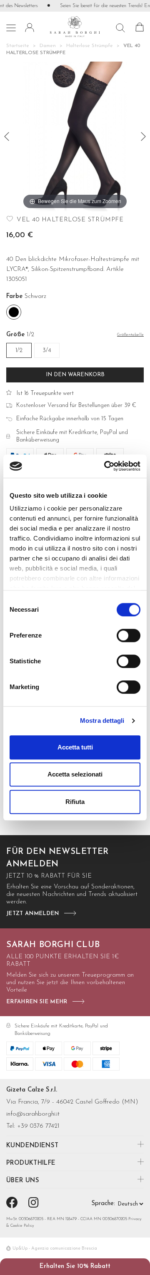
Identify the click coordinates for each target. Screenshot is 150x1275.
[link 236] (13, 1204)
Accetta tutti (75, 747)
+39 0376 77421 (38, 1126)
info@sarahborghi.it (33, 1114)
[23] (143, 136)
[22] (6, 136)
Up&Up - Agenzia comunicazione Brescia (54, 1248)
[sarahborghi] (75, 26)
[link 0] (105, 466)
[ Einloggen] (29, 27)
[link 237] (35, 1204)
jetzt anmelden (32, 913)
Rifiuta (75, 801)
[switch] (128, 635)
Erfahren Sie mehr (37, 1002)
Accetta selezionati (75, 774)
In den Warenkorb (75, 374)
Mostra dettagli (102, 720)
